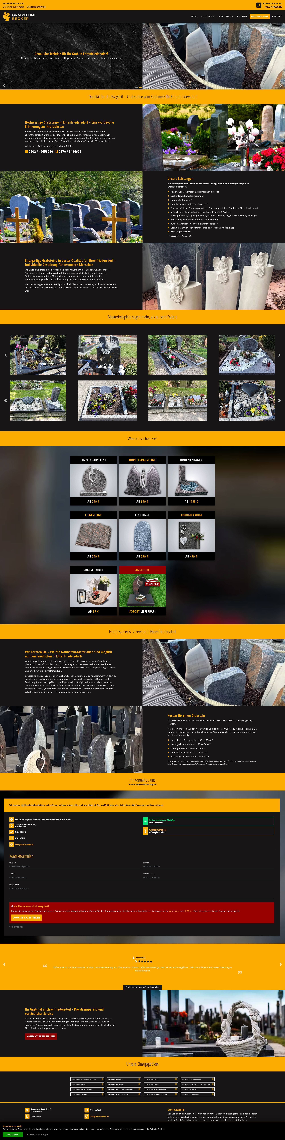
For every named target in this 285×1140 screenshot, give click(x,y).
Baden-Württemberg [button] (84, 1079)
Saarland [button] (190, 1089)
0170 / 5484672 (20, 838)
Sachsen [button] (79, 1094)
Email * (146, 863)
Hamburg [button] (116, 1084)
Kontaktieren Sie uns (41, 1036)
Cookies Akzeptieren (26, 917)
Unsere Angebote (71, 61)
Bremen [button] (79, 1084)
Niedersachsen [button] (82, 1089)
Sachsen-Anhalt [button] (118, 1094)
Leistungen (207, 16)
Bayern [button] (115, 1079)
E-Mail (188, 910)
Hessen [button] (152, 1084)
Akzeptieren (13, 1135)
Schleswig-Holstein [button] (156, 1094)
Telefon (12, 873)
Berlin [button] (152, 1079)
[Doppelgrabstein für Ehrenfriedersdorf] (107, 355)
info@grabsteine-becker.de (24, 844)
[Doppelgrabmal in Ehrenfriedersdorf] (178, 355)
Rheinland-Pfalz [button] (155, 1089)
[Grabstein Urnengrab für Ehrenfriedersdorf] (37, 400)
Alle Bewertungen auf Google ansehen (143, 987)
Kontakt (277, 16)
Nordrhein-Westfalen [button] (120, 1089)
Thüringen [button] (190, 1094)
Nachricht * (14, 885)
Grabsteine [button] (225, 16)
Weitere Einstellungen (37, 1135)
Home (194, 16)
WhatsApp (174, 910)
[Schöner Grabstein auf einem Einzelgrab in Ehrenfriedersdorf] (248, 400)
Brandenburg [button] (191, 1079)
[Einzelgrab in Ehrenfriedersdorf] (107, 400)
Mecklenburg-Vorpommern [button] (196, 1084)
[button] (4, 85)
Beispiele (242, 16)
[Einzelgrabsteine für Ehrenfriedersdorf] (178, 400)
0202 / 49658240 (273, 6)
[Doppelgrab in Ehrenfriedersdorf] (37, 355)
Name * (12, 863)
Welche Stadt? (149, 873)
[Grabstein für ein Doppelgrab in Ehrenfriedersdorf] (248, 355)
